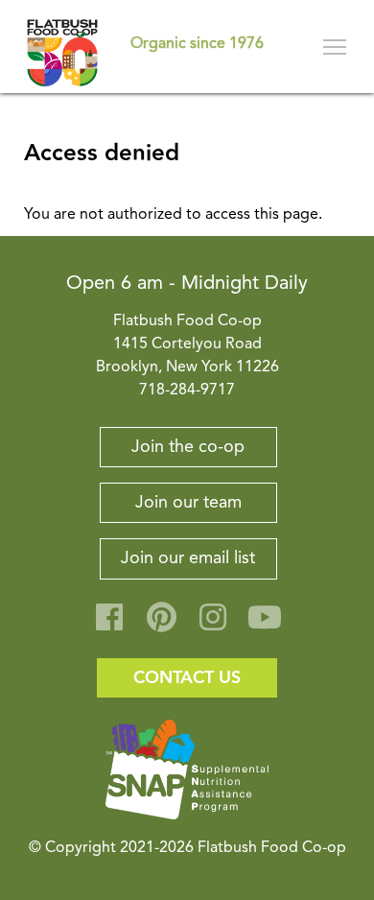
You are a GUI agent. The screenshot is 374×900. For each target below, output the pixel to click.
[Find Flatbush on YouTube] (264, 624)
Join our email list (188, 558)
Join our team (188, 502)
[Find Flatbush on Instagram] (213, 624)
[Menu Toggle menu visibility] (335, 46)
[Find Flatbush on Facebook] (109, 624)
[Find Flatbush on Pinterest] (161, 624)
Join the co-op (188, 447)
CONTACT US (187, 678)
